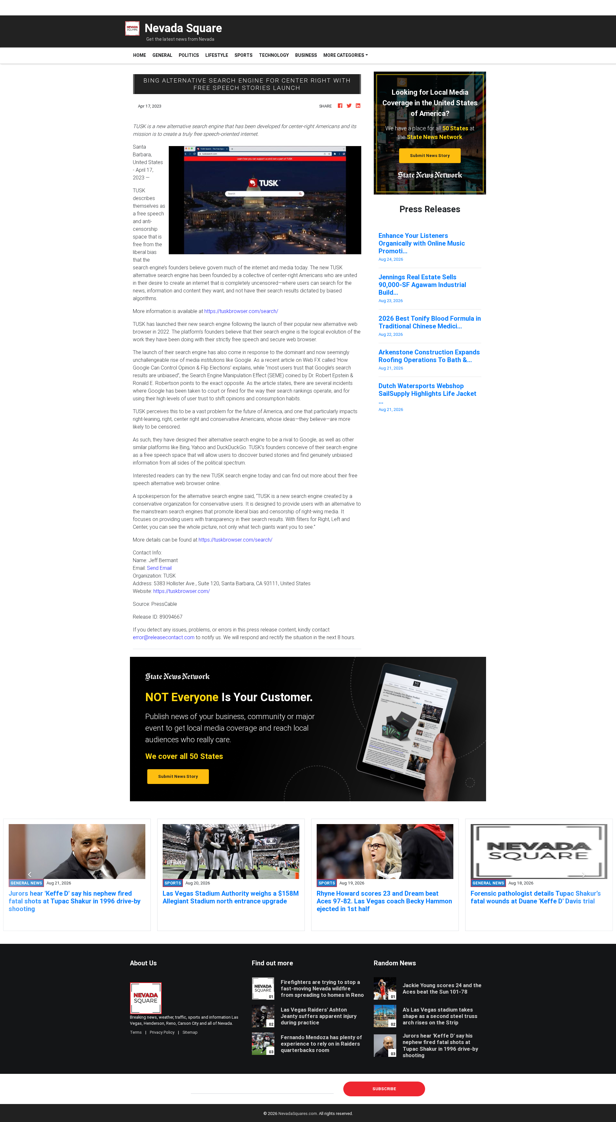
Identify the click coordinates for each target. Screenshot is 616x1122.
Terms (136, 1032)
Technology (274, 55)
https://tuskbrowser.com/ (181, 591)
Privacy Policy (162, 1032)
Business (306, 55)
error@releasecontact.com (163, 637)
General (162, 55)
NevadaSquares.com (297, 1113)
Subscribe (384, 1089)
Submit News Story (430, 155)
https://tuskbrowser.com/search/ (241, 311)
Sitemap (190, 1032)
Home (141, 55)
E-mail (197, 1088)
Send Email (159, 568)
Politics (189, 55)
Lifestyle (216, 55)
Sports (243, 55)
